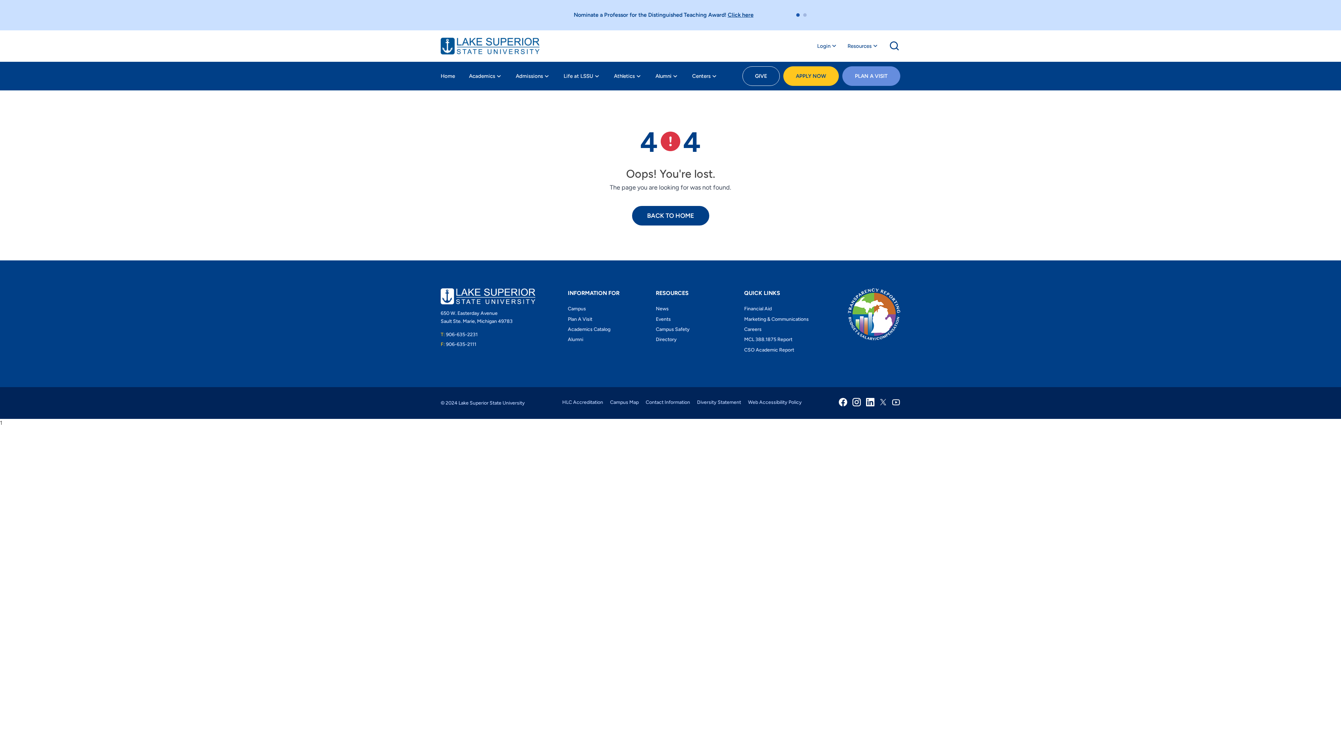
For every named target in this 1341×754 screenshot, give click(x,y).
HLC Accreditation (582, 402)
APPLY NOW (811, 76)
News (662, 309)
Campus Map (624, 402)
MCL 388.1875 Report (768, 339)
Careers (753, 329)
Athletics (624, 76)
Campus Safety (673, 329)
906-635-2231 (459, 335)
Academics (482, 76)
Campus (577, 309)
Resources (860, 46)
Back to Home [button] (670, 216)
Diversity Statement (719, 402)
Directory (666, 339)
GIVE (761, 76)
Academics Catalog (589, 329)
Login (823, 46)
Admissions (529, 76)
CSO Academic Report (769, 350)
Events (663, 319)
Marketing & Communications (776, 319)
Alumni (663, 76)
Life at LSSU (578, 76)
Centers (701, 76)
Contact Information (668, 402)
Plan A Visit (871, 76)
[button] (798, 15)
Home (448, 76)
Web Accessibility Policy (775, 402)
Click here (741, 15)
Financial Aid (758, 309)
